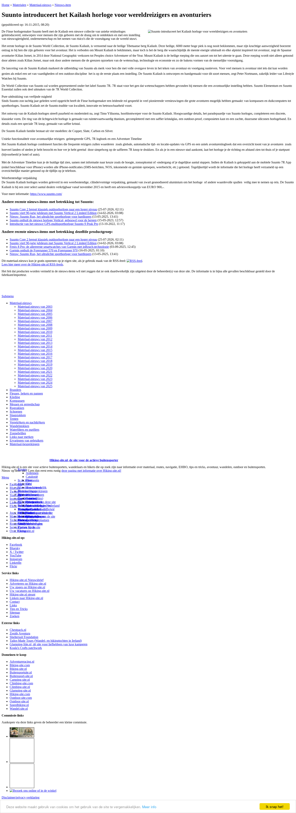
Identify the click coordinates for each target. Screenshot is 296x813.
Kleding (15, 397)
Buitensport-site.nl (21, 676)
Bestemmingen (27, 491)
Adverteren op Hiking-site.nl (28, 583)
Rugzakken (17, 408)
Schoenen (16, 411)
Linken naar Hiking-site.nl (26, 598)
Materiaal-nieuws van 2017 (35, 357)
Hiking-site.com (20, 694)
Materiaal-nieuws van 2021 (35, 371)
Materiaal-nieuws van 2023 (35, 379)
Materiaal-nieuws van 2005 (35, 314)
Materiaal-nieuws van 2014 (35, 346)
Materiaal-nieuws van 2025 (35, 386)
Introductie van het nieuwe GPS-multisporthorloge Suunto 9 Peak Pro (54, 224)
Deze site (23, 494)
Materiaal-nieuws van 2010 (35, 332)
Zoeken (14, 616)
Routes (22, 469)
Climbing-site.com (21, 683)
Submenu (8, 296)
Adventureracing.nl (22, 661)
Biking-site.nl (18, 668)
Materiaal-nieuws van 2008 (35, 324)
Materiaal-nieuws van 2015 (35, 350)
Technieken (17, 520)
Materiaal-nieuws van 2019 (35, 364)
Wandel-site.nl (19, 708)
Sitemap (23, 520)
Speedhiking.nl (19, 705)
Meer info (149, 806)
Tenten (14, 418)
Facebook (16, 484)
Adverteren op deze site (41, 502)
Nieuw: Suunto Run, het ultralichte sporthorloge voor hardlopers (50, 216)
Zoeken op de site (29, 527)
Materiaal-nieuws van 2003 (35, 306)
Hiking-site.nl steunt (22, 594)
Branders (15, 390)
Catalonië (32, 476)
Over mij (31, 498)
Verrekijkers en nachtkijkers (27, 422)
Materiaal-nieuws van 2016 (35, 353)
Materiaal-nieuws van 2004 (35, 310)
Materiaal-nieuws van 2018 (35, 361)
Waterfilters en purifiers (24, 429)
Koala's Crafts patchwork (26, 648)
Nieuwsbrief (25, 523)
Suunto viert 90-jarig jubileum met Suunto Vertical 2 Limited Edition (53, 213)
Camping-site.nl (20, 679)
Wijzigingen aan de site (40, 516)
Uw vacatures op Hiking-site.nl (29, 591)
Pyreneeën (32, 480)
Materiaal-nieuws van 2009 (35, 328)
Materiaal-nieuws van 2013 (35, 342)
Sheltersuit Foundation (24, 637)
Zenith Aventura (20, 633)
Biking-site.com (20, 665)
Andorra (31, 494)
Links (13, 605)
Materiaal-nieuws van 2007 (35, 321)
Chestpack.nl (18, 630)
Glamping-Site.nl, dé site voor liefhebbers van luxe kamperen (48, 644)
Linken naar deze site (39, 513)
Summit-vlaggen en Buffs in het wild (38, 507)
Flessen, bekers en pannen (26, 393)
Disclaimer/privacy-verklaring (20, 797)
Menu (5, 477)
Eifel (29, 484)
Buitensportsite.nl (21, 672)
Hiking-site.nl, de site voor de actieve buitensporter (84, 460)
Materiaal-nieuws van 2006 (35, 317)
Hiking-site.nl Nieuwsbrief (26, 580)
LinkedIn (15, 562)
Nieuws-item (63, 5)
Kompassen (17, 400)
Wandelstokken (19, 426)
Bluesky (15, 548)
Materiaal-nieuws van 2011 (35, 335)
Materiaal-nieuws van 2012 (35, 339)
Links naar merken (21, 437)
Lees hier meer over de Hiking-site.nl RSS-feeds (32, 264)
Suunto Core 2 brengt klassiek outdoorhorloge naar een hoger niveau (53, 209)
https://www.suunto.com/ (46, 194)
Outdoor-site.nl (19, 701)
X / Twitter (17, 552)
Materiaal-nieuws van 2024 (35, 382)
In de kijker (25, 480)
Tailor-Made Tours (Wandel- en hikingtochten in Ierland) (46, 640)
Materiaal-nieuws (40, 5)
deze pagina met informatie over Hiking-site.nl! (91, 470)
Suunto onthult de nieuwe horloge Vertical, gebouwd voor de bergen (53, 220)
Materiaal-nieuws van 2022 (35, 375)
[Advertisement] (25, 455)
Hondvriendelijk (36, 487)
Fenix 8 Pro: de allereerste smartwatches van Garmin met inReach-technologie (59, 246)
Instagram (16, 498)
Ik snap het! (275, 806)
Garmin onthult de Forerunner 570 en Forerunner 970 (44, 250)
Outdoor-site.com (21, 697)
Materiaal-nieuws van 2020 (35, 368)
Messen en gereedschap (25, 404)
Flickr (13, 506)
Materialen (19, 5)
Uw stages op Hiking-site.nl (27, 587)
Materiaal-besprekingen (24, 444)
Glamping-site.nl (20, 690)
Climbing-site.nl (20, 687)
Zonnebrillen (18, 433)
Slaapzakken (18, 415)
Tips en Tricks (19, 609)
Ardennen (32, 473)
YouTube (15, 555)
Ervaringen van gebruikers (26, 440)
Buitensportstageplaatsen (33, 520)
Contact (23, 531)
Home (5, 5)
